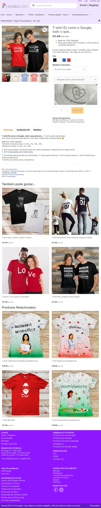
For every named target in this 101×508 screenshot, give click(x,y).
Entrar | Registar (89, 5)
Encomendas (6, 438)
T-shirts (31, 15)
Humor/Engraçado (71, 171)
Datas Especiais (38, 171)
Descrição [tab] (8, 130)
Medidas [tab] (37, 130)
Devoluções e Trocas (10, 483)
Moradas (5, 441)
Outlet (55, 456)
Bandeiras (20, 15)
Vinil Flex (5, 474)
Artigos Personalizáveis (22, 21)
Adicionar (77, 110)
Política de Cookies (9, 492)
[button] (44, 30)
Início (3, 15)
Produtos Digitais (54, 15)
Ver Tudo (36, 21)
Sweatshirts (39, 15)
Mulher (80, 171)
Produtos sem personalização (66, 441)
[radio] (55, 60)
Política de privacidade (11, 489)
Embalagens (58, 444)
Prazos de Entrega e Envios (13, 480)
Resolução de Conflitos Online (14, 494)
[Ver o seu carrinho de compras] (99, 21)
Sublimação (6, 471)
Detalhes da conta (9, 444)
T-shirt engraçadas (10, 152)
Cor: (54, 56)
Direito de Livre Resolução (12, 497)
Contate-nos (58, 459)
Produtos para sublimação (64, 435)
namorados (28, 152)
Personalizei (11, 176)
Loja (55, 453)
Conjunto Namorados (17, 171)
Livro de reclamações (10, 500)
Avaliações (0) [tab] (23, 130)
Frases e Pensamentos (16, 174)
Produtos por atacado (62, 438)
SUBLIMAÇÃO (6, 21)
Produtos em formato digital (65, 446)
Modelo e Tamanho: (61, 64)
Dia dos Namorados (51, 171)
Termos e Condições (10, 486)
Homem (61, 171)
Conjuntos (28, 171)
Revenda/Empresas (80, 15)
